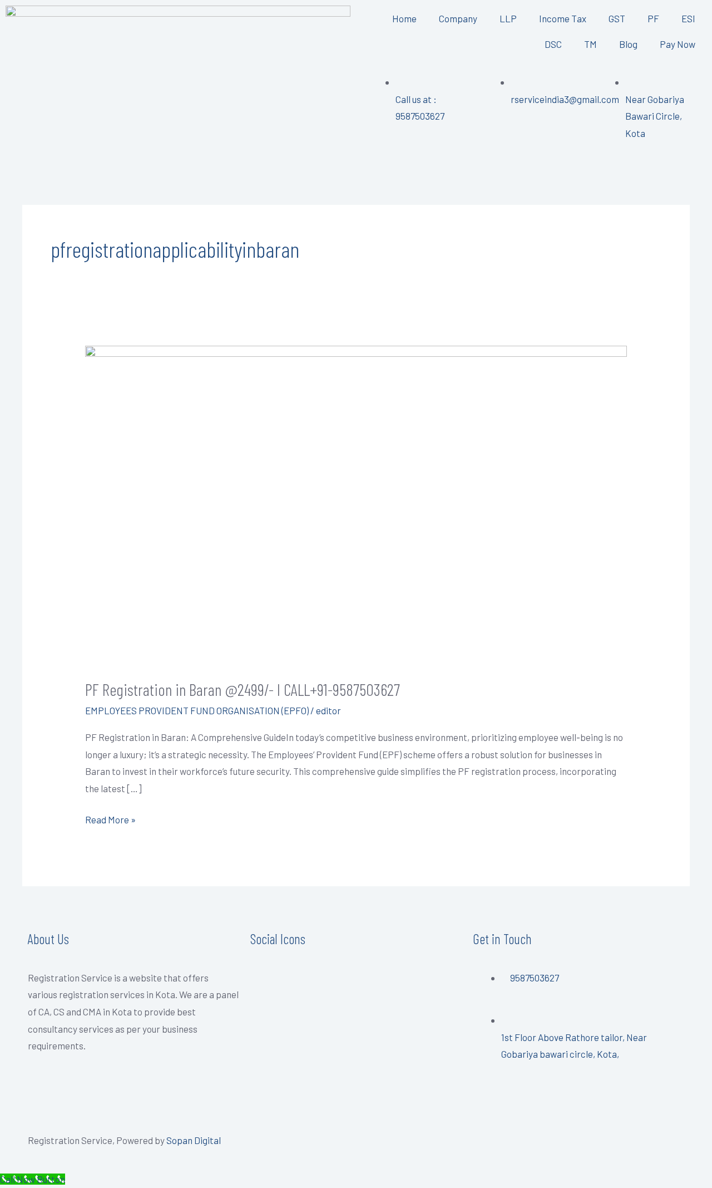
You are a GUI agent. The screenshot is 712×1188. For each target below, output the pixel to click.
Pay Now (677, 44)
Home (404, 18)
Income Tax (562, 18)
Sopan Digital (193, 1140)
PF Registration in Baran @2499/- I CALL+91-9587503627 (242, 689)
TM (590, 44)
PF (653, 18)
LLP (508, 18)
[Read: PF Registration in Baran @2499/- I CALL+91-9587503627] (355, 503)
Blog (628, 44)
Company (458, 18)
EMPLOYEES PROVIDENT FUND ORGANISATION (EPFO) (197, 710)
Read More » (110, 818)
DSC (553, 44)
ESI (688, 18)
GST (617, 18)
